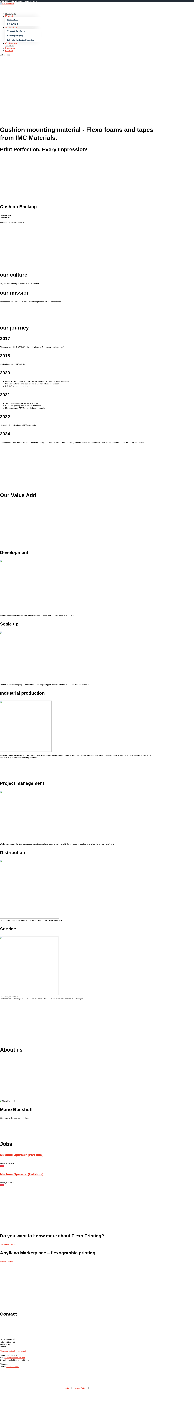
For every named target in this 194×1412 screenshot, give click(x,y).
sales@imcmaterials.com (14, 1358)
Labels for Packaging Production (20, 40)
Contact (9, 50)
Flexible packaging (15, 35)
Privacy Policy (80, 1388)
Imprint (66, 1388)
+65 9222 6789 (12, 1367)
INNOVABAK (12, 20)
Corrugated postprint (16, 31)
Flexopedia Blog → (8, 1244)
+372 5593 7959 (7, 1)
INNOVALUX (12, 24)
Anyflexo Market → (8, 1261)
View (2, 1166)
